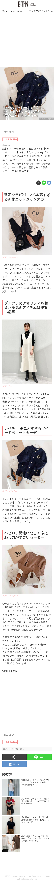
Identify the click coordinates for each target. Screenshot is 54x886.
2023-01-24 (9, 132)
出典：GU (7, 386)
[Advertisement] (27, 40)
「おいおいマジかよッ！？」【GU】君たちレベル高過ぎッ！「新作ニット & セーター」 (24, 111)
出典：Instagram (46, 119)
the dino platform (30, 879)
